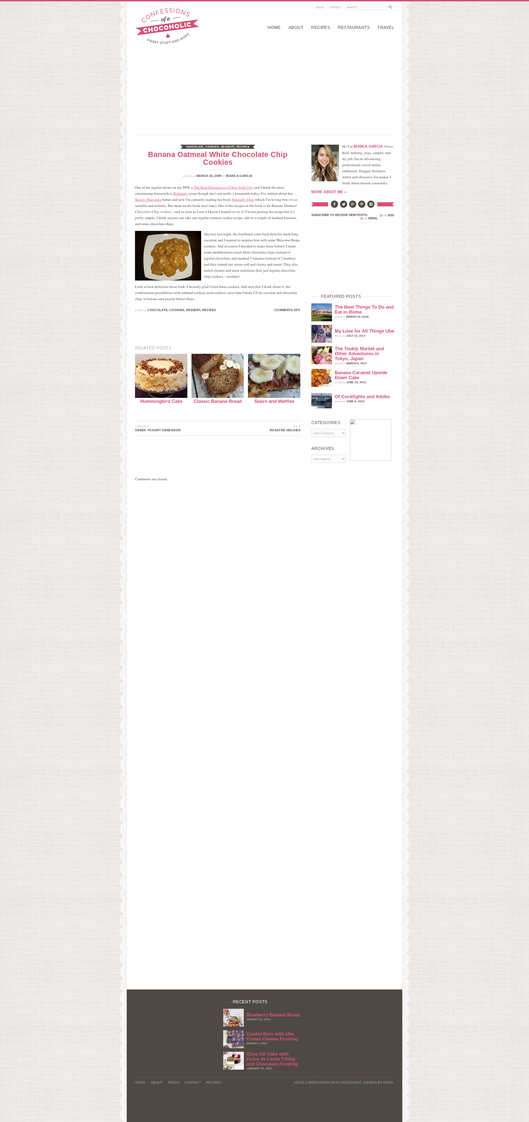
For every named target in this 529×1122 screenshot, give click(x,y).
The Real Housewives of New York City (223, 187)
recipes (320, 27)
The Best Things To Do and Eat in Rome (364, 309)
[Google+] (352, 206)
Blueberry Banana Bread (273, 1015)
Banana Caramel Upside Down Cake (361, 375)
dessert (227, 146)
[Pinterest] (361, 206)
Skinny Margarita (148, 199)
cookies (212, 146)
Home (274, 27)
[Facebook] (334, 206)
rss (388, 215)
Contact (334, 7)
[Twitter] (343, 206)
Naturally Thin (243, 199)
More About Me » (328, 192)
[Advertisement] (264, 87)
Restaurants (354, 27)
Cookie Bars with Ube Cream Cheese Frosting (272, 1036)
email (371, 218)
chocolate (195, 146)
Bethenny (180, 193)
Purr (388, 1083)
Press (320, 7)
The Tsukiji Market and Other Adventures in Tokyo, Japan (359, 353)
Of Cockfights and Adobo (362, 396)
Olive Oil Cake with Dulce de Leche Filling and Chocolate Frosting (272, 1059)
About (295, 27)
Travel (385, 27)
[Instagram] (370, 206)
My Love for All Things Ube (364, 331)
